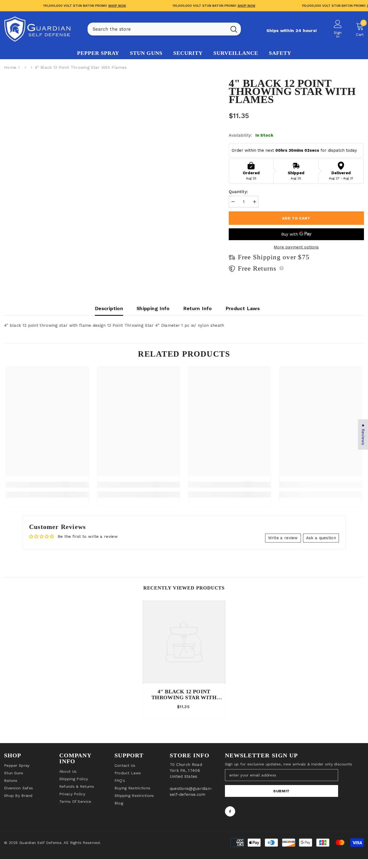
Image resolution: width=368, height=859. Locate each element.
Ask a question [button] (321, 537)
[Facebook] (230, 811)
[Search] (164, 29)
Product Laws (242, 308)
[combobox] (157, 29)
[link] (47, 485)
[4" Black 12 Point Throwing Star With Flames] (184, 642)
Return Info (197, 308)
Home (10, 67)
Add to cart (296, 218)
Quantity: (238, 191)
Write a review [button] (283, 537)
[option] (184, 661)
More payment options (296, 247)
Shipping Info (153, 308)
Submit (281, 791)
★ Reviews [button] (363, 434)
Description (109, 308)
